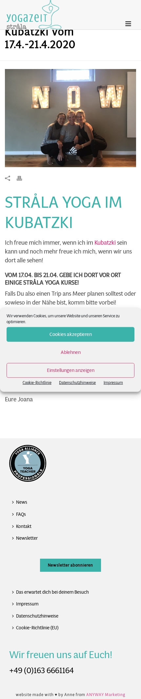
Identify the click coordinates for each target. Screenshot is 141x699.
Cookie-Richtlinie (37, 382)
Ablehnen (71, 352)
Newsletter (27, 538)
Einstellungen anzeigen (70, 370)
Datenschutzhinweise (77, 382)
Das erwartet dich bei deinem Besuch (52, 592)
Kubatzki (105, 242)
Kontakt (23, 526)
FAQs (21, 514)
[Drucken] (23, 178)
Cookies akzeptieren (71, 334)
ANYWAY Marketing (105, 694)
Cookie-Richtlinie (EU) (37, 627)
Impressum (113, 382)
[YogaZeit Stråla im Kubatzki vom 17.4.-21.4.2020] (70, 118)
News (21, 502)
